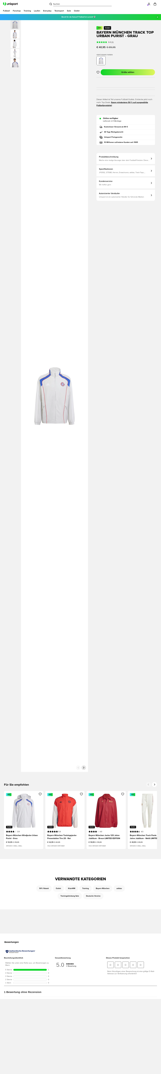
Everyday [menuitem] (47, 11)
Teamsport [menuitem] (59, 11)
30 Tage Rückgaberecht (113, 132)
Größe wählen (127, 72)
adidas (119, 888)
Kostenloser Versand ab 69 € (116, 127)
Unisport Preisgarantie (113, 137)
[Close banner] (157, 17)
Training (85, 888)
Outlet (58, 888)
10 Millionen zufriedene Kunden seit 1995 (121, 142)
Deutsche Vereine (93, 896)
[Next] (154, 784)
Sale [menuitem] (69, 11)
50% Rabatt (44, 888)
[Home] (10, 4)
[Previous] (148, 784)
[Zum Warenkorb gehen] (155, 4)
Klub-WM (71, 888)
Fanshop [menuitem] (17, 11)
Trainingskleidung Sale (70, 896)
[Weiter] (84, 767)
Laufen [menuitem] (37, 11)
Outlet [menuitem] (76, 11)
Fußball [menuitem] (6, 11)
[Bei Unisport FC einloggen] (149, 4)
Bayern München (102, 888)
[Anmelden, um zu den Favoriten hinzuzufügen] (98, 72)
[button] (14, 34)
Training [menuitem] (27, 11)
